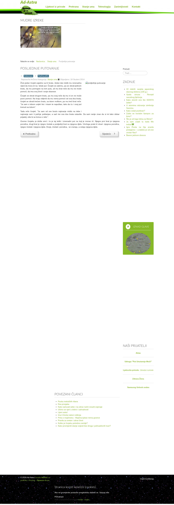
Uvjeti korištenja (147, 479)
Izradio (41, 477)
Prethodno (30, 134)
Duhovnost (28, 76)
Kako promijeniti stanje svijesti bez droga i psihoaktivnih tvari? (84, 426)
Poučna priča (43, 76)
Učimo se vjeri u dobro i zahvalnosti (73, 409)
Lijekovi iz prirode (55, 6)
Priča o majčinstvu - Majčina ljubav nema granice (79, 418)
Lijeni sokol (62, 412)
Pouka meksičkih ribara (68, 401)
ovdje (80, 499)
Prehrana (74, 6)
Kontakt (136, 6)
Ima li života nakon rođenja (69, 415)
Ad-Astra (28, 2)
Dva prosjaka (63, 404)
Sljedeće (106, 134)
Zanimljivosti (121, 6)
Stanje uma (88, 6)
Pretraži (126, 69)
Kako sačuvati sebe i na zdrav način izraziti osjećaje (80, 407)
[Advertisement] (121, 37)
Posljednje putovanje (39, 68)
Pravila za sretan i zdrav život (70, 420)
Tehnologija (104, 6)
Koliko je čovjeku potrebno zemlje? (73, 423)
